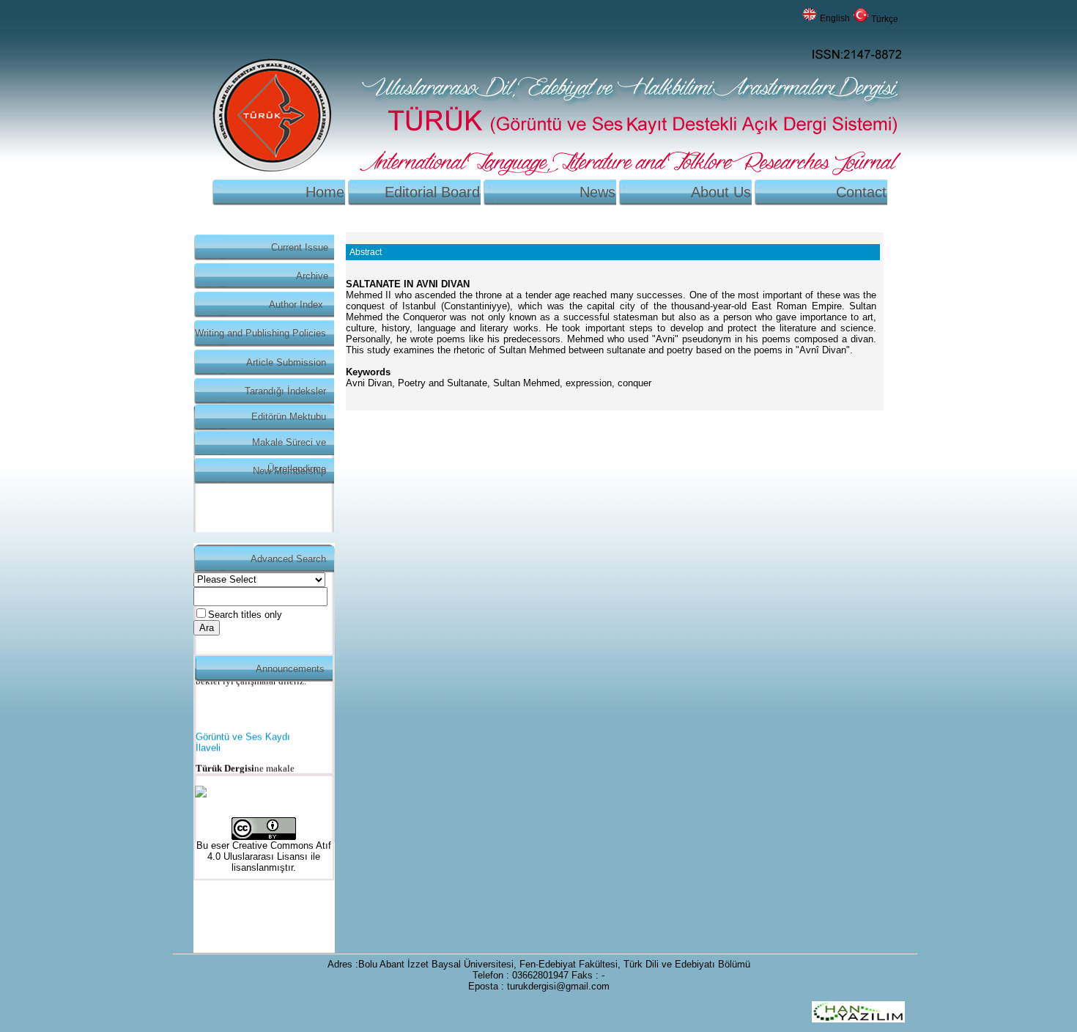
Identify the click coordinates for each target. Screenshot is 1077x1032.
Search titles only (245, 614)
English (835, 18)
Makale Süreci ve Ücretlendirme (289, 446)
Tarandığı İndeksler (285, 391)
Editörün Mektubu (288, 416)
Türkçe (884, 19)
